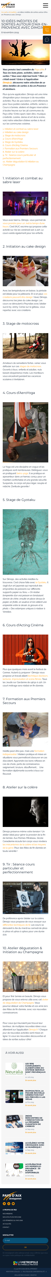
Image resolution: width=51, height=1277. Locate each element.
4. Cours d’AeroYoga (13, 138)
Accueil (4, 12)
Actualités (12, 12)
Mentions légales (13, 1271)
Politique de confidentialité (34, 1271)
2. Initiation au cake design (16, 132)
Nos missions (8, 1213)
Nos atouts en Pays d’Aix (12, 1217)
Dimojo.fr (33, 1029)
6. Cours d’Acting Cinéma (15, 145)
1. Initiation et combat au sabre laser (20, 129)
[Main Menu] (45, 5)
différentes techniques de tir (16, 925)
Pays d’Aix (39, 69)
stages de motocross (30, 366)
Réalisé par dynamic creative (26, 1275)
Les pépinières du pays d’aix (13, 1220)
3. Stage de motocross (14, 135)
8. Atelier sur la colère (13, 152)
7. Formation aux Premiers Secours (20, 148)
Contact (6, 1227)
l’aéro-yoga (22, 473)
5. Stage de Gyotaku (13, 142)
